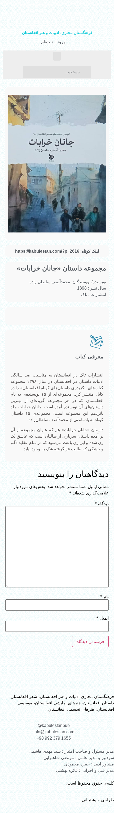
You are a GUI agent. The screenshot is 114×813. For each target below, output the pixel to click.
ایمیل (102, 618)
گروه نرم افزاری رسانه (60, 799)
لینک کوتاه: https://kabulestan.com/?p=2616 (57, 251)
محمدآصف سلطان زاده (49, 282)
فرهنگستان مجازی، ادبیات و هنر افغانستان (57, 32)
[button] (57, 56)
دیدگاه (102, 503)
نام (104, 596)
